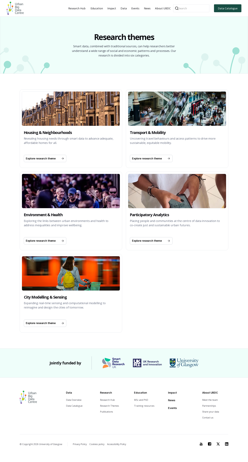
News (147, 8)
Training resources (144, 405)
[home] (15, 8)
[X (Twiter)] (218, 444)
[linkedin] (226, 444)
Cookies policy (96, 444)
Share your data (210, 411)
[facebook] (209, 444)
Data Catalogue (228, 8)
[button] (77, 8)
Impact (111, 8)
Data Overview (73, 399)
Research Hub (76, 8)
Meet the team (210, 399)
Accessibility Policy (116, 444)
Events (135, 8)
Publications (106, 411)
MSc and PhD (141, 399)
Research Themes (109, 405)
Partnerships (209, 405)
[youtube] (201, 444)
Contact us (208, 417)
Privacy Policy (80, 444)
